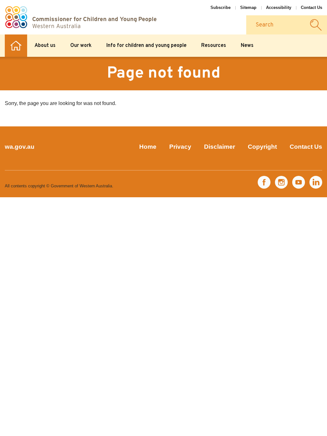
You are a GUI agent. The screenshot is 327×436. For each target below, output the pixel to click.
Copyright (262, 146)
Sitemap (248, 7)
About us (45, 45)
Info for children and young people (146, 45)
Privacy (180, 146)
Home (16, 45)
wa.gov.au (19, 146)
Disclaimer (219, 146)
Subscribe (220, 7)
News (247, 45)
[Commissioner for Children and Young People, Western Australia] (80, 17)
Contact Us (311, 7)
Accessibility (278, 7)
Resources (213, 45)
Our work (81, 45)
